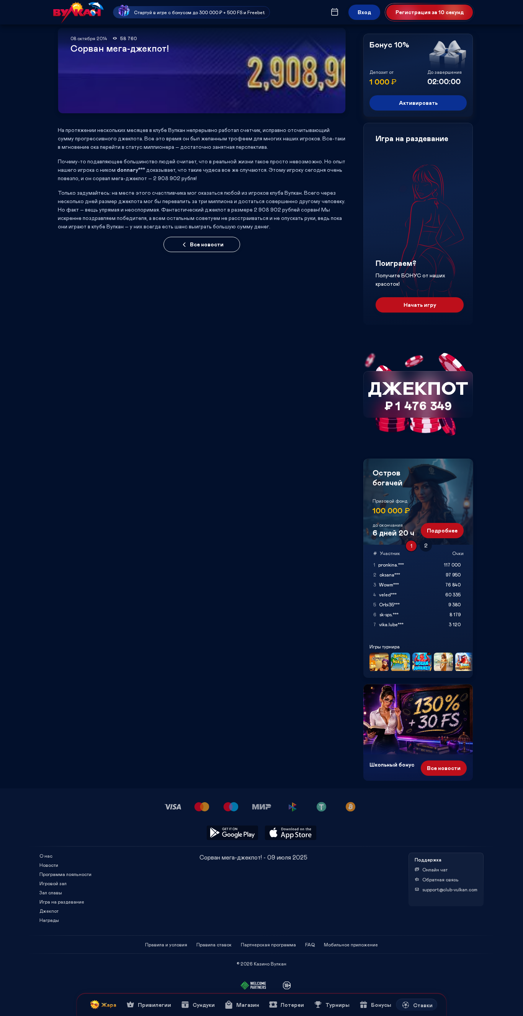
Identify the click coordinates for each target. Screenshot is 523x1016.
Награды (49, 920)
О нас (45, 856)
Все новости (207, 244)
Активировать (418, 102)
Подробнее (442, 530)
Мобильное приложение (351, 944)
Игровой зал (53, 883)
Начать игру (420, 304)
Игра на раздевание (61, 902)
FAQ (310, 944)
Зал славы (50, 892)
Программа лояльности (65, 874)
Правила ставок (214, 944)
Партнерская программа (268, 944)
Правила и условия (166, 944)
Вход (364, 12)
